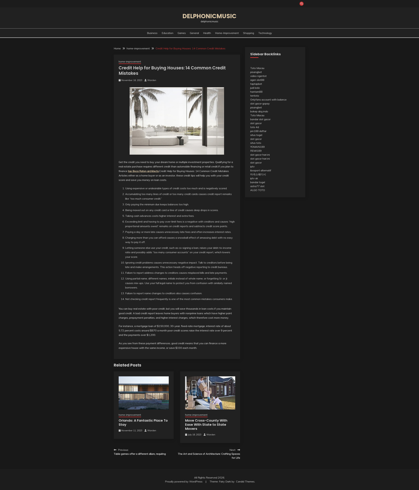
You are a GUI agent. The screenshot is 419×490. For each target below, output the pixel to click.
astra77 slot (257, 186)
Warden (151, 80)
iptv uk (254, 178)
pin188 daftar (258, 131)
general (194, 33)
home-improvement (227, 33)
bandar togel (257, 182)
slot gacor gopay (260, 103)
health (207, 33)
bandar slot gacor (260, 119)
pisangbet (256, 72)
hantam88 (256, 91)
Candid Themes (245, 481)
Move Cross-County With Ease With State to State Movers (206, 424)
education (167, 33)
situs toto (255, 142)
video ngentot (258, 76)
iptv (252, 166)
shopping (248, 33)
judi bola (255, 87)
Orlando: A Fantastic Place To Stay (143, 422)
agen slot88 (257, 80)
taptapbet (256, 83)
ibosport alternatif (260, 170)
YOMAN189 (257, 146)
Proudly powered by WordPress (184, 481)
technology (265, 33)
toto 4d (254, 127)
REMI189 (256, 150)
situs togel (256, 135)
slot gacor (256, 123)
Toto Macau (257, 68)
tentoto (254, 95)
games (182, 33)
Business (152, 33)
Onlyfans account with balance (268, 99)
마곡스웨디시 (258, 174)
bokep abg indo (259, 111)
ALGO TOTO (257, 190)
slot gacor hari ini (260, 154)
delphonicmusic (209, 16)
